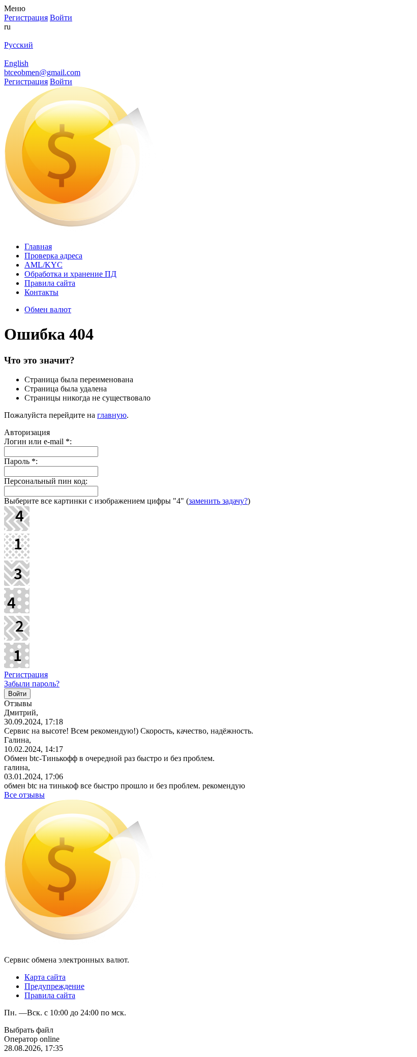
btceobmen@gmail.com (42, 72)
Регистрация (26, 674)
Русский (18, 45)
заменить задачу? (218, 501)
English (16, 63)
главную (112, 415)
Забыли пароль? (31, 683)
